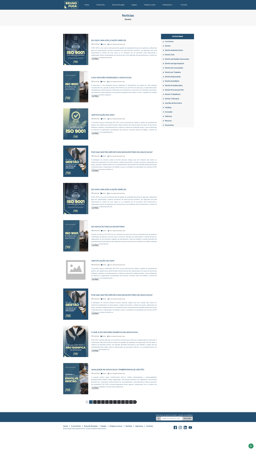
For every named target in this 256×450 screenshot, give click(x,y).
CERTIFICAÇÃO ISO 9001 (102, 115)
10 (127, 402)
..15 (131, 402)
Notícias (129, 426)
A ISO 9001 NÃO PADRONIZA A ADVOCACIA (111, 77)
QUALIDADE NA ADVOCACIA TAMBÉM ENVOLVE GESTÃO (117, 369)
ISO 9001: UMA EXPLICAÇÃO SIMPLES (108, 40)
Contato (149, 426)
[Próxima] (135, 402)
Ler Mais (95, 59)
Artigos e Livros (116, 426)
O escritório (76, 426)
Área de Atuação (91, 426)
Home (65, 426)
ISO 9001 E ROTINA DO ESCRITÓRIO (108, 226)
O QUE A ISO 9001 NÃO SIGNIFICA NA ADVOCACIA (114, 332)
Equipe (103, 426)
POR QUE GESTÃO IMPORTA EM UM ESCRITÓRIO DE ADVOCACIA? (122, 152)
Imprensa (139, 426)
